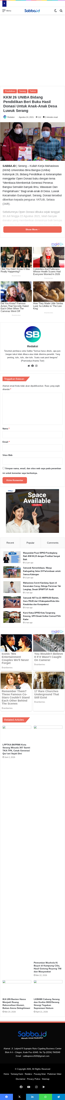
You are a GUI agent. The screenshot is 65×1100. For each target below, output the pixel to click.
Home (6, 1074)
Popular (30, 542)
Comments (53, 542)
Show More (32, 229)
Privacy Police (33, 1079)
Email (6, 442)
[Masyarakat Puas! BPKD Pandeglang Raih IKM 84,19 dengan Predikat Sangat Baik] (12, 557)
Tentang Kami (17, 1074)
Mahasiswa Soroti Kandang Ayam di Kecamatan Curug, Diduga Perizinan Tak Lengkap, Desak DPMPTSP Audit (42, 586)
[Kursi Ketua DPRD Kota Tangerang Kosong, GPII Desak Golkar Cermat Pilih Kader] (12, 617)
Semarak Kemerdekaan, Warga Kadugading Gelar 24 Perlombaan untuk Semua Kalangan (41, 571)
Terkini (33, 91)
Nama (6, 428)
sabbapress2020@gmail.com (36, 1056)
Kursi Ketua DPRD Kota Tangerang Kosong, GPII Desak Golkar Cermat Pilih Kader (42, 616)
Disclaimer (20, 1079)
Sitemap (45, 1079)
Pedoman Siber (54, 1074)
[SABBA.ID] (32, 10)
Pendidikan (10, 91)
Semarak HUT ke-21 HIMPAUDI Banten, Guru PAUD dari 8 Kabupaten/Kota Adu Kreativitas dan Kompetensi (41, 601)
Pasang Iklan (40, 1074)
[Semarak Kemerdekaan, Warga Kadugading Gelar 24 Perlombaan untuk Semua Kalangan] (12, 572)
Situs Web (7, 455)
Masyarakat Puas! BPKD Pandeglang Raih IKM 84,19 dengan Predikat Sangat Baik (41, 556)
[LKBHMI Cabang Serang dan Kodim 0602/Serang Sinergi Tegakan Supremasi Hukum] (48, 988)
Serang (22, 91)
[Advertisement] (32, 50)
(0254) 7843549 (53, 1052)
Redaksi (11, 117)
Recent (10, 542)
